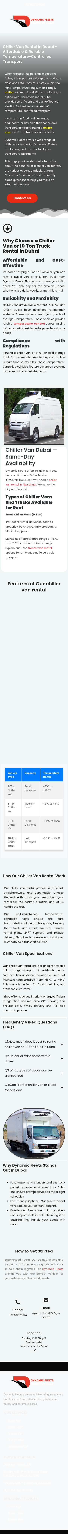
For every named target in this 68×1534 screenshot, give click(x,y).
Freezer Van (15, 1433)
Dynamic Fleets (52, 1269)
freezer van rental (39, 548)
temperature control (29, 323)
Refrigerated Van (18, 1446)
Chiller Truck (15, 1427)
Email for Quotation (38, 1482)
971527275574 (14, 1482)
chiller (9, 92)
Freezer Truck (16, 1439)
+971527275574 (35, 4)
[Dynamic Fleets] (32, 21)
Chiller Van (14, 1420)
